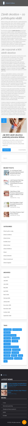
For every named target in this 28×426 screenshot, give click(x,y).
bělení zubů (7, 332)
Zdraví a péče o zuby (8, 231)
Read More (7, 150)
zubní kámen (7, 349)
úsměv (20, 355)
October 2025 (7, 312)
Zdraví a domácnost (8, 259)
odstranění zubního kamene (11, 347)
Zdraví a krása (7, 238)
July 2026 (6, 280)
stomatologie (15, 338)
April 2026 (6, 291)
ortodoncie (7, 344)
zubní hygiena (16, 349)
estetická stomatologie (10, 335)
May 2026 (6, 287)
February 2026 (7, 298)
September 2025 (7, 315)
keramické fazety (8, 358)
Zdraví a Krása (7, 245)
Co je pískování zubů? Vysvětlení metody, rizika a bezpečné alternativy (17, 172)
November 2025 (7, 308)
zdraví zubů (7, 352)
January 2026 (6, 301)
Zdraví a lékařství (7, 255)
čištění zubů (7, 338)
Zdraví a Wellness (8, 248)
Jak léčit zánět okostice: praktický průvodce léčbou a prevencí (13, 137)
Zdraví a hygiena (7, 262)
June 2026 (6, 284)
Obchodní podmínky (8, 406)
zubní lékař (7, 355)
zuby (5, 361)
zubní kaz (14, 355)
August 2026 (6, 277)
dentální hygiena (17, 329)
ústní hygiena (7, 329)
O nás (4, 402)
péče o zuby (7, 341)
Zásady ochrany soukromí (9, 409)
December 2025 (7, 305)
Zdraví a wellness (8, 234)
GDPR (4, 412)
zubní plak (14, 341)
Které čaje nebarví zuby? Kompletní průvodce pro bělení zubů (16, 204)
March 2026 (6, 294)
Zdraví (5, 252)
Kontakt (5, 415)
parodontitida (18, 358)
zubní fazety (15, 352)
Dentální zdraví (7, 241)
